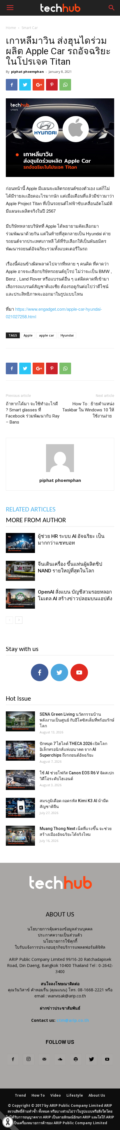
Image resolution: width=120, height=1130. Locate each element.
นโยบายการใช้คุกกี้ (60, 941)
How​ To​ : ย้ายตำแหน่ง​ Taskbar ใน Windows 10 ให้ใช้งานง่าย (88, 410)
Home (11, 27)
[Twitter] (91, 1059)
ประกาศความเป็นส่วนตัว (60, 935)
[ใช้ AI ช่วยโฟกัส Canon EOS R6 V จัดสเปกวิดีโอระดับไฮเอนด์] (20, 780)
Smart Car (30, 27)
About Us (97, 1095)
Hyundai (67, 335)
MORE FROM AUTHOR (36, 520)
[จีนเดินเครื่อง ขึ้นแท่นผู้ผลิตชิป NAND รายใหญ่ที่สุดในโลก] (20, 571)
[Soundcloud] (60, 1059)
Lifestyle (74, 1095)
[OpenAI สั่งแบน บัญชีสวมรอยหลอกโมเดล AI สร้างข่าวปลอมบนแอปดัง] (20, 599)
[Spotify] (76, 1059)
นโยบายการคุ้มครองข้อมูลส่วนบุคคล (60, 929)
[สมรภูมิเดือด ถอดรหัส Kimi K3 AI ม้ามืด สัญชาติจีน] (20, 808)
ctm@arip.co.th (73, 1020)
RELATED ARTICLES (31, 510)
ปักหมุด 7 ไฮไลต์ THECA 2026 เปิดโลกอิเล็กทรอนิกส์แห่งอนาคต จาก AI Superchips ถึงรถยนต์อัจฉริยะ (73, 749)
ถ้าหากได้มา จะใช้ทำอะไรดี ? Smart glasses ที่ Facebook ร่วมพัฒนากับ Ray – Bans (32, 413)
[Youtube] (107, 1059)
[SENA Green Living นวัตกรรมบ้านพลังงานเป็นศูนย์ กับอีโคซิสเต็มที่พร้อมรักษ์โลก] (20, 721)
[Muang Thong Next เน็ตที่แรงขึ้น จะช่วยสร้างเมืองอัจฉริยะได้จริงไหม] (20, 836)
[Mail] (44, 1059)
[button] (112, 8)
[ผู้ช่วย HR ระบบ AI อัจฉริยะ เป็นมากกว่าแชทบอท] (20, 543)
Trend (20, 1095)
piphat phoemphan (27, 71)
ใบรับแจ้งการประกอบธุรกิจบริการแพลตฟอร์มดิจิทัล (60, 947)
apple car (46, 335)
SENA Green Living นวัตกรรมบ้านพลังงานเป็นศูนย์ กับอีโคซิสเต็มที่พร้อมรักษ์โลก (77, 720)
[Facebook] (13, 1059)
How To (38, 1095)
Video (55, 1095)
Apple (28, 335)
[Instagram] (28, 1059)
